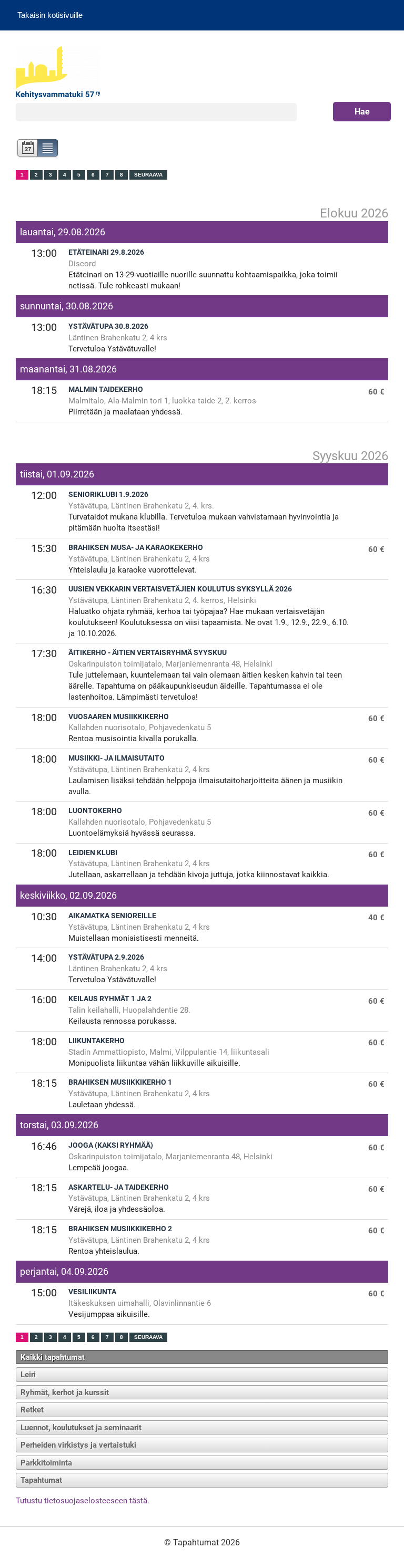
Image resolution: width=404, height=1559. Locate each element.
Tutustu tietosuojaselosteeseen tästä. (82, 1500)
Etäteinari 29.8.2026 (106, 252)
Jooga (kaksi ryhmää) (110, 1145)
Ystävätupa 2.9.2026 (106, 957)
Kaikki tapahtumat (53, 1357)
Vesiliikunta (92, 1291)
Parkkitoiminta (46, 1463)
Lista (48, 149)
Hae (362, 112)
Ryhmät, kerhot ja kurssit (65, 1392)
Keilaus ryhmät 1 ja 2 (110, 998)
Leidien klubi (92, 852)
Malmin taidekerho (105, 389)
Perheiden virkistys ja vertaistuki (78, 1445)
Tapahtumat (41, 1480)
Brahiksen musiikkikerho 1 (120, 1082)
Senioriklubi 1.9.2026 (108, 494)
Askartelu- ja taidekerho (118, 1187)
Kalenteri (26, 149)
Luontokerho (95, 810)
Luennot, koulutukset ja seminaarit (81, 1427)
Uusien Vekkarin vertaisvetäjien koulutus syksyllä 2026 (180, 589)
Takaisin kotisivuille (50, 15)
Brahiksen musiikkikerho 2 (120, 1228)
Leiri (28, 1374)
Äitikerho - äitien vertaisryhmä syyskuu (147, 652)
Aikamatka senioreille (112, 915)
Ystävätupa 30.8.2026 (108, 326)
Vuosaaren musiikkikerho (118, 716)
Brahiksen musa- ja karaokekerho (135, 547)
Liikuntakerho (96, 1040)
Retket (32, 1410)
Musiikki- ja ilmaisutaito (116, 758)
